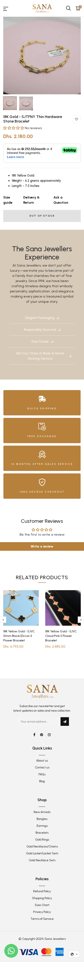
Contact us (42, 767)
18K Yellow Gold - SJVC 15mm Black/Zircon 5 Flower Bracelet (19, 636)
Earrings (42, 826)
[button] (14, 128)
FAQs (42, 774)
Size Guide (40, 341)
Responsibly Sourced (40, 329)
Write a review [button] (42, 546)
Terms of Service (42, 919)
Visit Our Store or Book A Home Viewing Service (40, 355)
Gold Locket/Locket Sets (42, 853)
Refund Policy (42, 891)
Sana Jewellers (55, 939)
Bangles (42, 819)
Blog (42, 781)
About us (42, 760)
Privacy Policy (42, 912)
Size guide (7, 200)
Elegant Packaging (39, 318)
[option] (42, 55)
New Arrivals (42, 812)
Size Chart (42, 905)
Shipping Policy (42, 898)
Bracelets (42, 833)
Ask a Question (60, 200)
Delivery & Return (31, 200)
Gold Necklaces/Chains (42, 846)
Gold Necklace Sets (42, 860)
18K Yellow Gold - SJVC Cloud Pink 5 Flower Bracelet (61, 636)
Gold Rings (42, 839)
